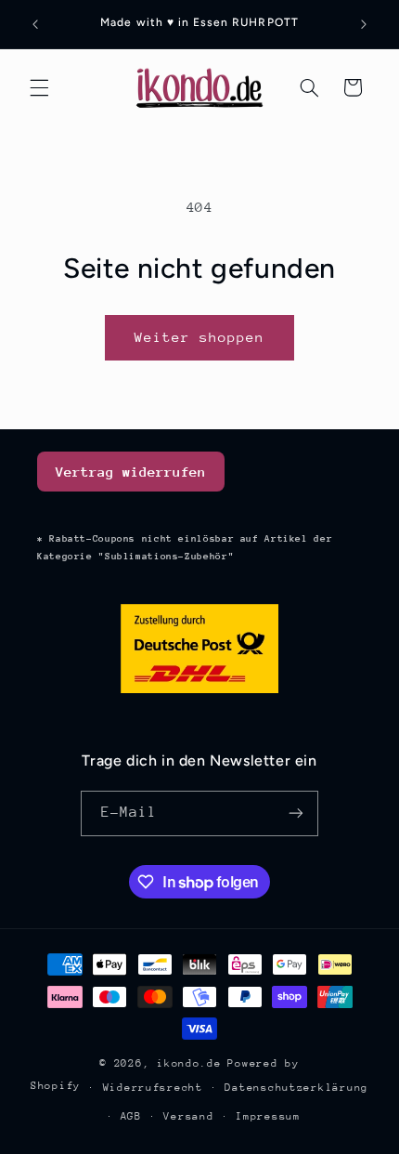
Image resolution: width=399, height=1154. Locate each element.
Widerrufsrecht (153, 1088)
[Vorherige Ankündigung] (35, 24)
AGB (131, 1116)
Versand (188, 1116)
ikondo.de (189, 1063)
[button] (39, 87)
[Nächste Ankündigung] (363, 24)
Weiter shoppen (200, 337)
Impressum (268, 1116)
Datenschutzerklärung (296, 1088)
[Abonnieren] (296, 813)
